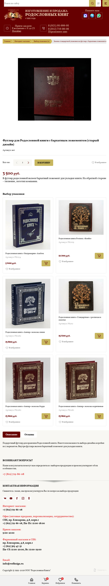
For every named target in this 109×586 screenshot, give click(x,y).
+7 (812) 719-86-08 (76, 583)
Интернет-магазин (22, 41)
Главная (7, 41)
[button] (98, 3)
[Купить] (46, 263)
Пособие (16, 31)
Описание (11, 434)
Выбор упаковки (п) (41, 41)
